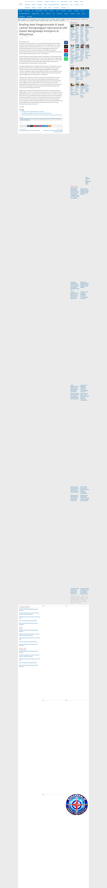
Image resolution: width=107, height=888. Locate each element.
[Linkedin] (43, 126)
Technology (79, 602)
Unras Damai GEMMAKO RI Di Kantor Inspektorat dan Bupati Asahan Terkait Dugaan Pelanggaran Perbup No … (75, 286)
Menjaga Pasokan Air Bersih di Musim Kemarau (77, 90)
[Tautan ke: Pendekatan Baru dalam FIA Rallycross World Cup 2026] (82, 68)
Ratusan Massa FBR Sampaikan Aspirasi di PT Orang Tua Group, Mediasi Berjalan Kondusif (84, 591)
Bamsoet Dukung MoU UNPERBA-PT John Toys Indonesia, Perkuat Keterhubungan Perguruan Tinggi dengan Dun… (74, 55)
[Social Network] (68, 7)
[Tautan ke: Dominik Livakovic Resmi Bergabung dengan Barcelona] (72, 68)
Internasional (73, 602)
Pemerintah (73, 598)
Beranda (78, 595)
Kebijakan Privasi (84, 599)
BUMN (81, 601)
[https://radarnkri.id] (21, 4)
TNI (86, 595)
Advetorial (75, 600)
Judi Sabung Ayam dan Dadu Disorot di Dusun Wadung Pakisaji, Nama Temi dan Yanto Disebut (75, 489)
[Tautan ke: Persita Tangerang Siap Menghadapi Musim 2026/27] (87, 129)
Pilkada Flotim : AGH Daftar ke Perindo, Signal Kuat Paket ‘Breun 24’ (53, 130)
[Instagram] (40, 126)
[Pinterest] (34, 126)
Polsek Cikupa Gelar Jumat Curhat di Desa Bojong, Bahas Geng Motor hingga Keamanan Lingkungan (82, 35)
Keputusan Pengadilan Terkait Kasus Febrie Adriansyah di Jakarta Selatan (82, 92)
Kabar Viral (83, 595)
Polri (79, 600)
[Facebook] (28, 126)
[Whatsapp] (66, 59)
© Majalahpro (73, 595)
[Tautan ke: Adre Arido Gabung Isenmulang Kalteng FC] (87, 68)
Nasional (77, 598)
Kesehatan (83, 597)
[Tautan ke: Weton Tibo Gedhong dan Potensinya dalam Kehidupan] (72, 84)
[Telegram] (46, 126)
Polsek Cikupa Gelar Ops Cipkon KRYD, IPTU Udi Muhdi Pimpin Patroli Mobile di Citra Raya (77, 35)
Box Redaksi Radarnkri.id (75, 599)
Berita (79, 597)
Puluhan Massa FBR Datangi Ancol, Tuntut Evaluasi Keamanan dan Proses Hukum (75, 591)
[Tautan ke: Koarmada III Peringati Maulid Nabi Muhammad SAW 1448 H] (87, 46)
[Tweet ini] (66, 46)
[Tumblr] (37, 126)
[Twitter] (31, 126)
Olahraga (72, 601)
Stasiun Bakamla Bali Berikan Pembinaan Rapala (29, 130)
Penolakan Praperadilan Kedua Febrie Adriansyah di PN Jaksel (36, 113)
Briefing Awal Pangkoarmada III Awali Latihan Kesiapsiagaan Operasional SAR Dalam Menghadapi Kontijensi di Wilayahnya (41, 119)
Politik (87, 598)
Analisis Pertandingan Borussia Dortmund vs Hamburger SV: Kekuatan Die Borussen (42, 115)
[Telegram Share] (66, 55)
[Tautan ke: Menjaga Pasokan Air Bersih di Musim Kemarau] (77, 84)
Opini (87, 597)
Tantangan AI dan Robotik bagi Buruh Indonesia (33, 111)
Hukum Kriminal (74, 597)
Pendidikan (82, 598)
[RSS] (49, 126)
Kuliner (85, 601)
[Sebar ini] (66, 42)
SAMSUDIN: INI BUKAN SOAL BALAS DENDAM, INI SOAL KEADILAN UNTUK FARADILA (84, 285)
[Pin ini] (66, 50)
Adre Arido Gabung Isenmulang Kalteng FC (28, 620)
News (72, 600)
